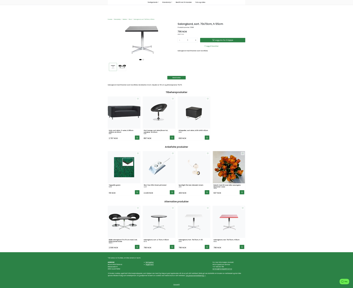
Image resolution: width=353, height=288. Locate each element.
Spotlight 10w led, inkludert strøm (191, 185)
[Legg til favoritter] (138, 98)
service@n (216, 269)
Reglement (150, 264)
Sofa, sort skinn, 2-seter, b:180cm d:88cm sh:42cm (121, 131)
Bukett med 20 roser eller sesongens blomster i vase (227, 185)
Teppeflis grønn (114, 185)
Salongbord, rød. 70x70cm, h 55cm (226, 240)
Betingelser (150, 262)
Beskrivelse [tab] (176, 78)
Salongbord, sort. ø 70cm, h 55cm (156, 240)
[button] (140, 59)
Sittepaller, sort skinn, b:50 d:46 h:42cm (193, 130)
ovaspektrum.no (226, 269)
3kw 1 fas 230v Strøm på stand (155, 185)
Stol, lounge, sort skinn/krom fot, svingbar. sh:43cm (156, 131)
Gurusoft (176, 284)
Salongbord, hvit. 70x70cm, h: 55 (191, 240)
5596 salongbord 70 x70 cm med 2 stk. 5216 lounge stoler (123, 240)
